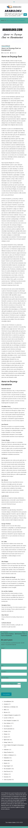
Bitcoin (6, 712)
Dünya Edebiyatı (5, 45)
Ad (2, 665)
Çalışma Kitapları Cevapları (11, 715)
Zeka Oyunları (7, 779)
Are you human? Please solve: (9, 684)
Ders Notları (7, 723)
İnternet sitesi (4, 677)
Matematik (7, 760)
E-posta (3, 671)
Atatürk (6, 704)
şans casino (18, 827)
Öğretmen (13, 53)
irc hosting (6, 827)
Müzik (5, 763)
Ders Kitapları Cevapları (10, 720)
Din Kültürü (7, 726)
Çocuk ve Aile (7, 717)
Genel (5, 737)
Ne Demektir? (7, 768)
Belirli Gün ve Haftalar (9, 707)
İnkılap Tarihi (7, 742)
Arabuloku (13, 11)
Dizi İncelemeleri (8, 728)
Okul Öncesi (7, 771)
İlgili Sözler (6, 739)
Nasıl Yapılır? (7, 766)
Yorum (3, 648)
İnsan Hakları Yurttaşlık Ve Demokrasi (14, 745)
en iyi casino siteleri (13, 827)
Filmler (5, 734)
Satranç (6, 774)
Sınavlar (6, 777)
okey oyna (1, 827)
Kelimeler (6, 749)
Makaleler (6, 757)
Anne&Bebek (7, 701)
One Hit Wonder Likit (9, 827)
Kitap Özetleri (7, 752)
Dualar (5, 731)
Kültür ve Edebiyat (9, 755)
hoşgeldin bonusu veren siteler (15, 827)
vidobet (19, 827)
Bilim (5, 709)
